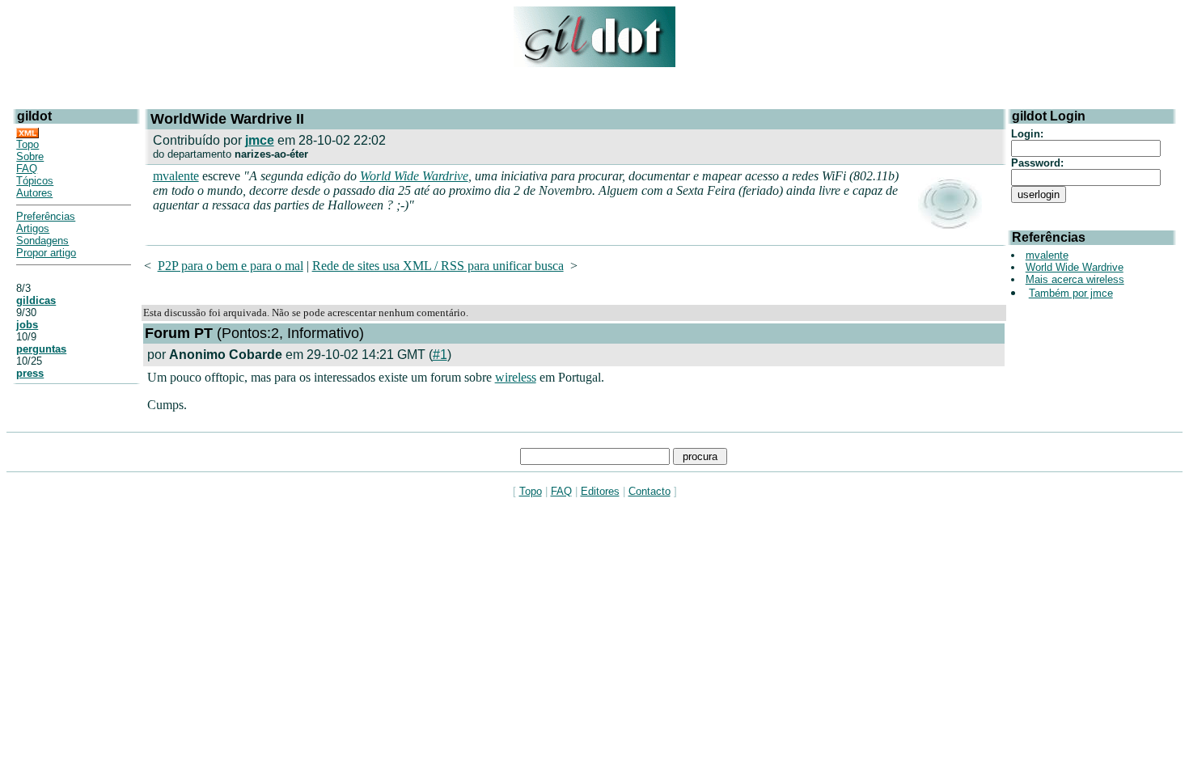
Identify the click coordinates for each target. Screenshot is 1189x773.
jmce (259, 140)
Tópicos (34, 181)
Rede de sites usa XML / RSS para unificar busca (438, 265)
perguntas (41, 349)
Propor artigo (46, 253)
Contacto (649, 491)
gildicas (36, 300)
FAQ (26, 169)
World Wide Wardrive (414, 176)
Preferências (45, 216)
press (30, 373)
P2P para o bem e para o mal (230, 265)
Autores (34, 193)
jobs (27, 325)
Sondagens (42, 240)
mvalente (176, 176)
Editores (600, 491)
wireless (515, 377)
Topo (27, 144)
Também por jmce (1071, 293)
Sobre (30, 156)
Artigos (32, 228)
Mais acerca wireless (1075, 279)
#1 (440, 354)
